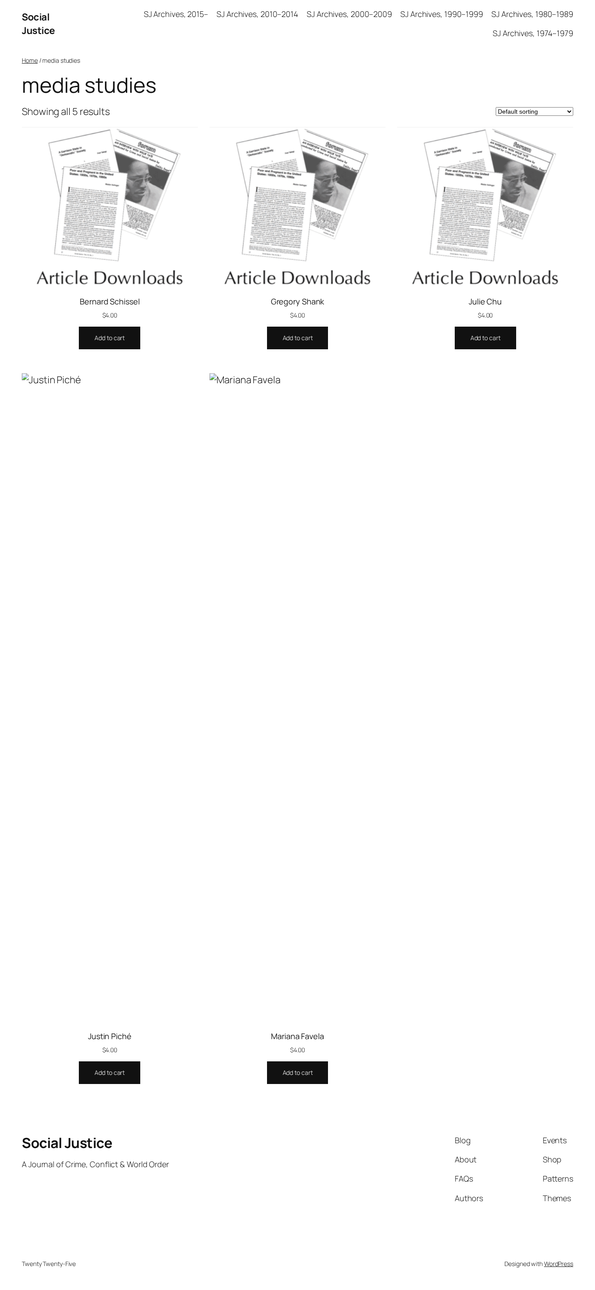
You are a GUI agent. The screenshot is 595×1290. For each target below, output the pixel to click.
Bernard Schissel (109, 301)
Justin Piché (110, 1036)
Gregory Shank (298, 301)
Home (30, 60)
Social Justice (38, 23)
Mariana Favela (297, 1036)
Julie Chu (485, 301)
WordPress (558, 1264)
